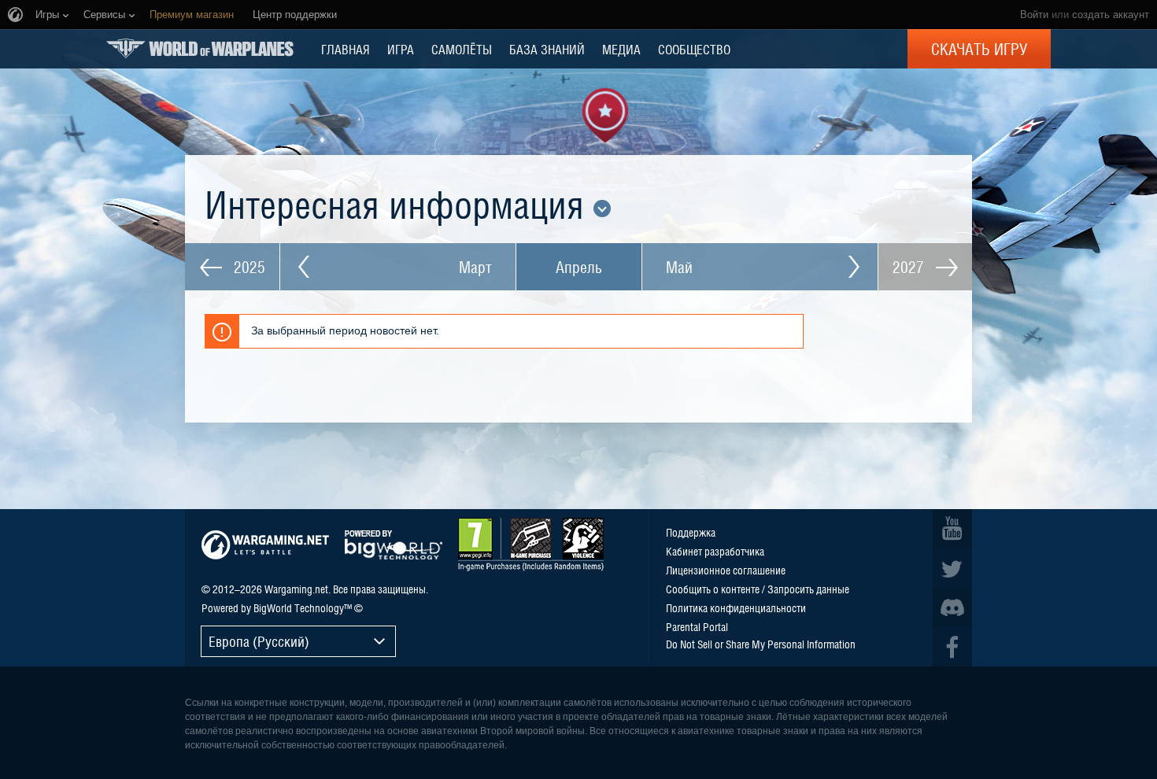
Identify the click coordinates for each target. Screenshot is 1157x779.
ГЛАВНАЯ (345, 48)
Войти (1034, 14)
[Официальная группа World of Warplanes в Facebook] (952, 646)
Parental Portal (697, 626)
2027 (910, 267)
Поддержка (690, 532)
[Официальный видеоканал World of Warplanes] (952, 528)
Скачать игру (979, 49)
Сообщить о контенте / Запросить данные (757, 588)
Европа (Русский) (259, 641)
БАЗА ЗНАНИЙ (547, 48)
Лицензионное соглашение (726, 570)
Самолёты (461, 48)
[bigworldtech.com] (393, 544)
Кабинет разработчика (715, 551)
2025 (247, 267)
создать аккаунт (1110, 14)
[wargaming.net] (265, 544)
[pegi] (531, 544)
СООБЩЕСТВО (694, 48)
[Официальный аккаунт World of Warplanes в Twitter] (952, 568)
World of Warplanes (200, 48)
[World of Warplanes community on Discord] (952, 607)
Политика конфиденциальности (736, 607)
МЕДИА (621, 48)
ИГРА (400, 48)
